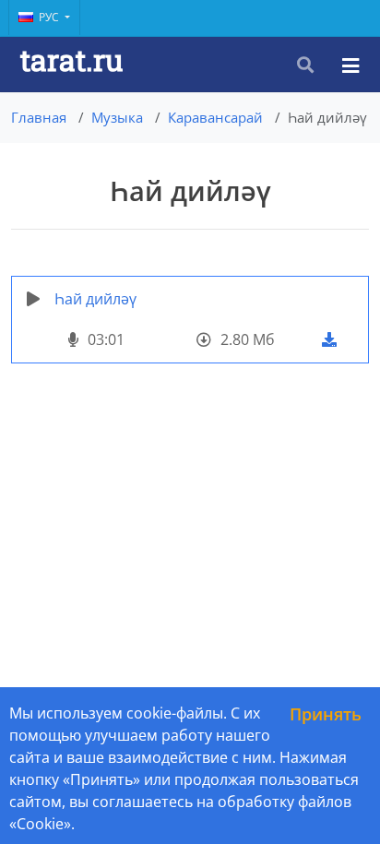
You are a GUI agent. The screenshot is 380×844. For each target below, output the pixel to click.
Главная (38, 117)
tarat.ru (71, 59)
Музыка (117, 117)
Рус (50, 17)
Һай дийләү (95, 299)
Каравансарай (215, 117)
